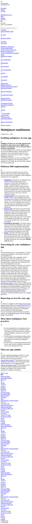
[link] (4, 3)
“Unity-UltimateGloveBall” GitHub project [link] (13, 289)
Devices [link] (3, 410)
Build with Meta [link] (5, 376)
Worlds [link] (3, 383)
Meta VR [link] (3, 379)
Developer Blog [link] (5, 392)
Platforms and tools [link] (6, 407)
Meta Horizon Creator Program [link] (9, 400)
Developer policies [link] (6, 416)
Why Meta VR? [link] (5, 404)
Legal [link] (2, 418)
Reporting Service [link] (15, 313)
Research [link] (3, 388)
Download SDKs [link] (5, 394)
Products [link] (3, 389)
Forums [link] (3, 421)
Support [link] (3, 423)
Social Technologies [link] (6, 378)
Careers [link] (3, 386)
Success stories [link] (5, 412)
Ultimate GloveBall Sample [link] (8, 365)
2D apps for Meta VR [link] (7, 408)
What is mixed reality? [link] (7, 405)
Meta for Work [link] (5, 396)
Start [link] (2, 399)
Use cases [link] (3, 413)
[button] (16, 1)
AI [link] (1, 381)
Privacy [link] (3, 420)
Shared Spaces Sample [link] (7, 360)
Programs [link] (3, 397)
